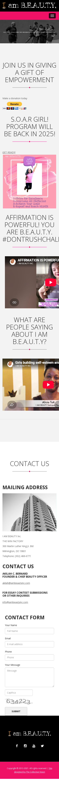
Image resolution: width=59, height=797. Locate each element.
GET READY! (8, 152)
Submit (16, 711)
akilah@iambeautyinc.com (16, 583)
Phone (8, 651)
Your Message (12, 664)
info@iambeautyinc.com (15, 602)
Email (8, 638)
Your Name (11, 625)
